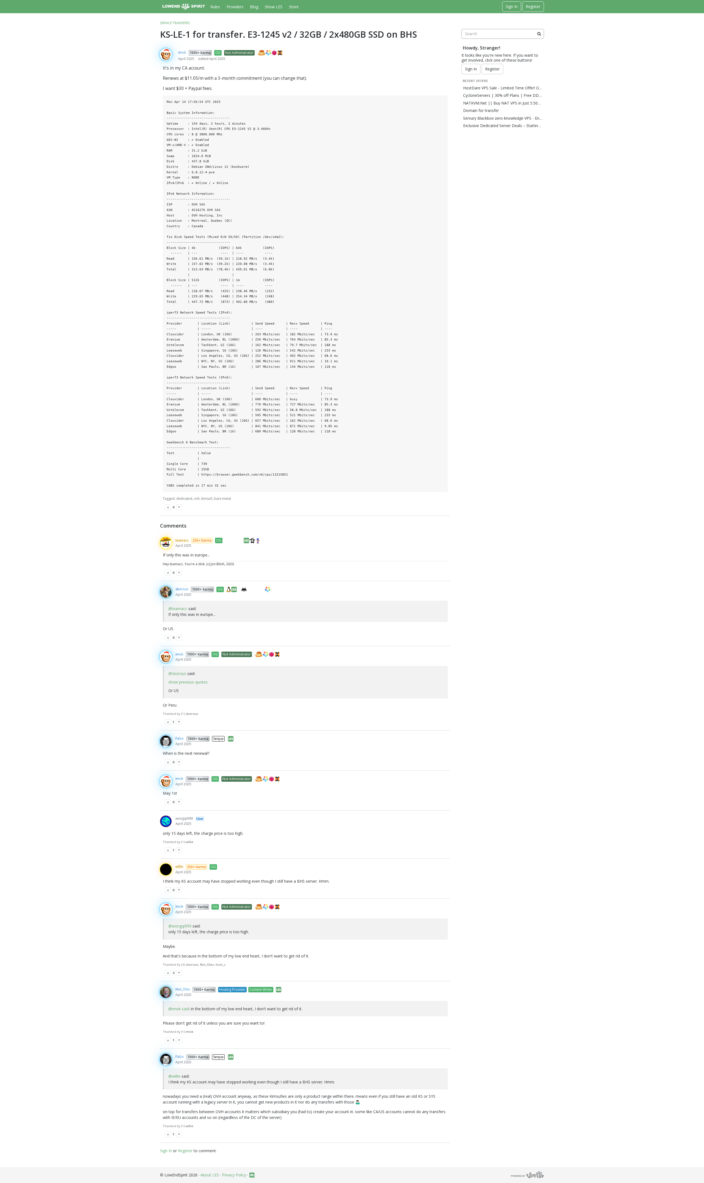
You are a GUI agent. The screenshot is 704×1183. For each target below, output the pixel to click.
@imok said (178, 1008)
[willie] (166, 869)
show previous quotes (188, 682)
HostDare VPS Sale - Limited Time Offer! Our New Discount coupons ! (502, 88)
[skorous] (166, 592)
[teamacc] (166, 543)
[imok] (166, 54)
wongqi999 (184, 818)
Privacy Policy (234, 1174)
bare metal (222, 498)
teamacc (182, 540)
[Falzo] (166, 741)
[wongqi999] (166, 821)
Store (294, 6)
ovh (197, 498)
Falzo (179, 738)
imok (182, 52)
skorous (181, 589)
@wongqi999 (179, 926)
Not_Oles (182, 989)
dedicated (184, 498)
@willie (174, 1076)
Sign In (512, 6)
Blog (254, 6)
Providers (235, 6)
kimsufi (206, 498)
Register (533, 6)
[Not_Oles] (166, 992)
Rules (215, 6)
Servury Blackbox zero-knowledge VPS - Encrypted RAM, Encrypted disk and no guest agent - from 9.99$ (502, 118)
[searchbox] (502, 34)
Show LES (273, 6)
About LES (209, 1174)
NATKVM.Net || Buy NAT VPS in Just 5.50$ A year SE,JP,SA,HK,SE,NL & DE (502, 103)
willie (179, 866)
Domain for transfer (481, 110)
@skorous (177, 673)
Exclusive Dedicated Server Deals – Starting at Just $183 (502, 125)
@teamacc (177, 608)
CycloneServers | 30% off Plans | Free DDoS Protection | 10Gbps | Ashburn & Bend (502, 95)
